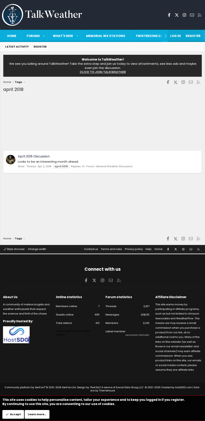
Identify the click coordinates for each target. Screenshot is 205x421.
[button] (43, 36)
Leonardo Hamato (137, 335)
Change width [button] (37, 249)
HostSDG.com (183, 387)
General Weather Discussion (114, 166)
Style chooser (15, 249)
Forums (33, 36)
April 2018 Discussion (34, 156)
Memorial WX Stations (105, 36)
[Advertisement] (102, 123)
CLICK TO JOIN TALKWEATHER (103, 72)
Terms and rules (111, 249)
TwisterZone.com (151, 36)
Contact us (91, 249)
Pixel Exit (95, 387)
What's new (63, 36)
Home (11, 36)
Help (149, 249)
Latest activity (17, 47)
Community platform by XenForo (40, 387)
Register (40, 47)
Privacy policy (134, 249)
